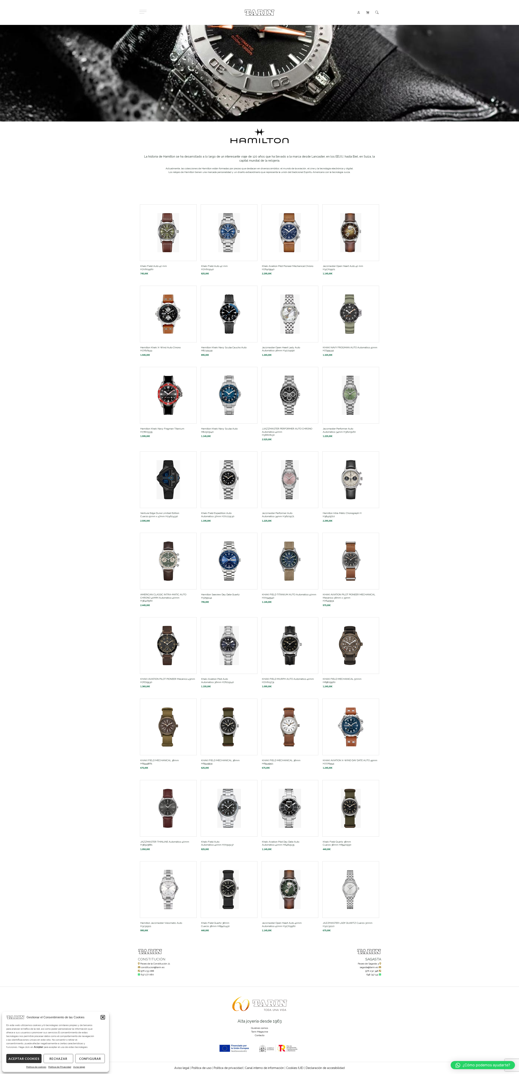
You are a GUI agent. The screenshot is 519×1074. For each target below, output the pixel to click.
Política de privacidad (228, 1068)
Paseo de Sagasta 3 (368, 963)
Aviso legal (79, 1066)
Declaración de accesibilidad (325, 1068)
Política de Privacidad (59, 1066)
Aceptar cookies (24, 1058)
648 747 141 (372, 974)
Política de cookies (36, 1066)
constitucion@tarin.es (152, 967)
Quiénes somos (259, 1028)
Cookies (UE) (294, 1068)
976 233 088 (147, 971)
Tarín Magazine (259, 1031)
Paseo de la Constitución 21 (155, 963)
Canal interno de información (264, 1068)
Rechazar (58, 1058)
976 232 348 (371, 971)
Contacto (259, 1035)
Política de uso (201, 1068)
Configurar (90, 1058)
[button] (103, 1017)
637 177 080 (147, 974)
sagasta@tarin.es (369, 967)
